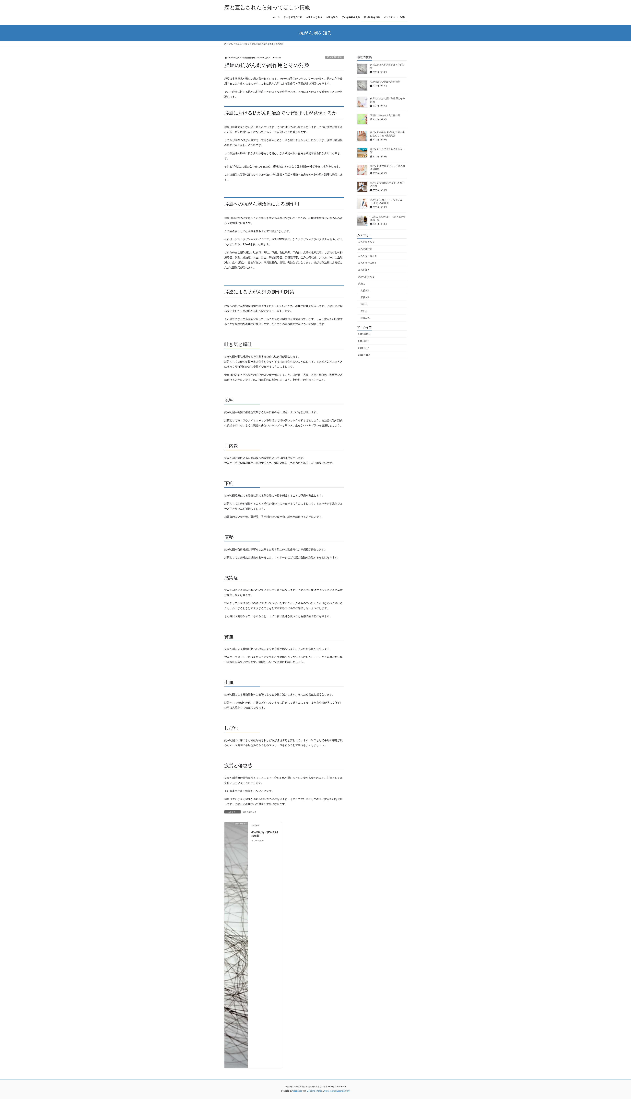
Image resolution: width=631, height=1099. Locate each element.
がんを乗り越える (367, 256)
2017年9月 (363, 341)
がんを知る (364, 269)
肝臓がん (365, 297)
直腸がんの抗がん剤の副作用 (385, 115)
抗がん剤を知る (334, 57)
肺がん (364, 304)
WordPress (297, 1091)
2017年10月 (364, 334)
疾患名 (361, 283)
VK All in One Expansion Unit (337, 1091)
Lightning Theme (314, 1091)
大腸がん (365, 290)
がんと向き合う (366, 242)
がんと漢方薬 (365, 249)
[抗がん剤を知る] (236, 944)
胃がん (364, 311)
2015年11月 (364, 355)
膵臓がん (365, 318)
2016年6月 (363, 348)
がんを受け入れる (367, 263)
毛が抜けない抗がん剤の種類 (385, 81)
